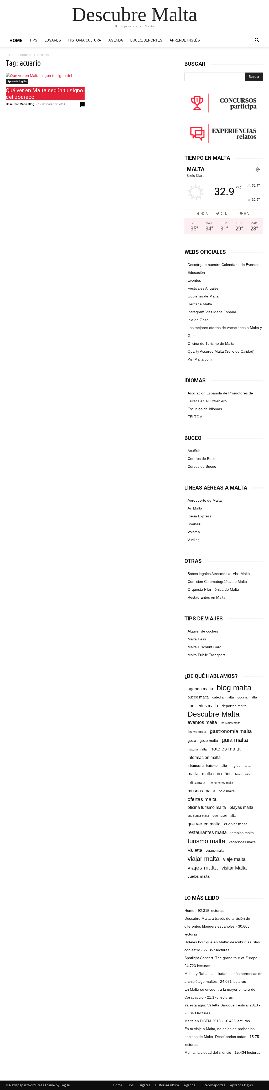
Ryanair (194, 524)
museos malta (201, 790)
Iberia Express (199, 516)
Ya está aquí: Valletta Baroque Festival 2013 (221, 1005)
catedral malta (223, 697)
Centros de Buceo (203, 458)
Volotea (194, 532)
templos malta (242, 833)
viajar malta (203, 859)
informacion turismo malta (207, 766)
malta (193, 773)
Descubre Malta (214, 714)
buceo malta (198, 697)
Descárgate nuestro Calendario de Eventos (223, 265)
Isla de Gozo (198, 320)
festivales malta (230, 722)
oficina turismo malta (207, 807)
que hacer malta (224, 815)
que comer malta (198, 815)
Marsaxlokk (242, 774)
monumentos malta (221, 782)
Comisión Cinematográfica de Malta (217, 581)
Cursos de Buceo (202, 466)
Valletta (195, 850)
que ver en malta (204, 823)
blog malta (234, 687)
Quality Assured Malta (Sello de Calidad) (221, 351)
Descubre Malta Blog (20, 104)
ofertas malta (202, 799)
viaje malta (234, 859)
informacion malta (204, 757)
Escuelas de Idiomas (205, 409)
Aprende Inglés (185, 40)
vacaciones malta (242, 842)
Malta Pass (197, 639)
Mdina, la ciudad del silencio (207, 1052)
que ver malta (235, 824)
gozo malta (209, 741)
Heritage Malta (200, 304)
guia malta (235, 740)
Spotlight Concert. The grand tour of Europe (220, 958)
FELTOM (195, 417)
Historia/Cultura (84, 40)
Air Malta (195, 508)
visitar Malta (234, 868)
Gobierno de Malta (203, 296)
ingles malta (241, 766)
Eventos (194, 280)
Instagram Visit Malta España (212, 312)
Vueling (194, 540)
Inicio (10, 55)
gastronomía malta (231, 731)
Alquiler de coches (203, 631)
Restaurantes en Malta (206, 597)
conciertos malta (203, 705)
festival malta (197, 731)
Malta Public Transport (206, 655)
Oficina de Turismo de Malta (211, 343)
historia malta (197, 749)
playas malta (241, 807)
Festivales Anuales (203, 288)
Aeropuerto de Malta (205, 500)
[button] (257, 40)
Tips (33, 40)
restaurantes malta (207, 832)
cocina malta (247, 697)
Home (15, 40)
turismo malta (206, 841)
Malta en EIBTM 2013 (202, 1021)
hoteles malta (225, 749)
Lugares (53, 40)
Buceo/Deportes (146, 40)
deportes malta (234, 706)
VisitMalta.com (200, 359)
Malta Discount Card (204, 647)
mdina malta (196, 782)
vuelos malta (198, 876)
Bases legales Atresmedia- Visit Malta (219, 574)
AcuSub (194, 451)
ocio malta (227, 791)
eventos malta (202, 722)
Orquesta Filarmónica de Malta (213, 589)
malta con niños (216, 773)
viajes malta (203, 867)
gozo (192, 740)
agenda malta (200, 689)
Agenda (115, 40)
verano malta (215, 850)
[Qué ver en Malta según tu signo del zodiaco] (45, 78)
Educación (196, 272)
